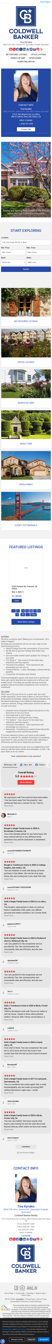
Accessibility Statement (19, 1301)
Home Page (8, 1293)
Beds (3, 258)
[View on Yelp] (3, 815)
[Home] (26, 22)
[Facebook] (17, 49)
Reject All (31, 1339)
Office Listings (38, 54)
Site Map (30, 1293)
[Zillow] (31, 49)
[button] (2, 1341)
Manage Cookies (17, 1339)
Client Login (26, 1295)
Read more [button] (8, 806)
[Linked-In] (24, 49)
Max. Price (30, 248)
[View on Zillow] (3, 852)
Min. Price (5, 248)
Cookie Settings (35, 1301)
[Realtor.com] (10, 49)
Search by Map (18, 58)
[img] (26, 307)
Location (4, 237)
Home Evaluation (25, 61)
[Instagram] (37, 49)
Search (26, 269)
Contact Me (26, 129)
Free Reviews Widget (26, 1153)
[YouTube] (27, 49)
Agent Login (40, 1293)
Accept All (44, 1339)
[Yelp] (14, 49)
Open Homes (35, 58)
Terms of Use (41, 1299)
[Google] (41, 49)
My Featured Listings (16, 54)
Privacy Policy (30, 1299)
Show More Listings (26, 622)
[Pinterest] (34, 49)
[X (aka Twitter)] (20, 49)
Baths (28, 258)
